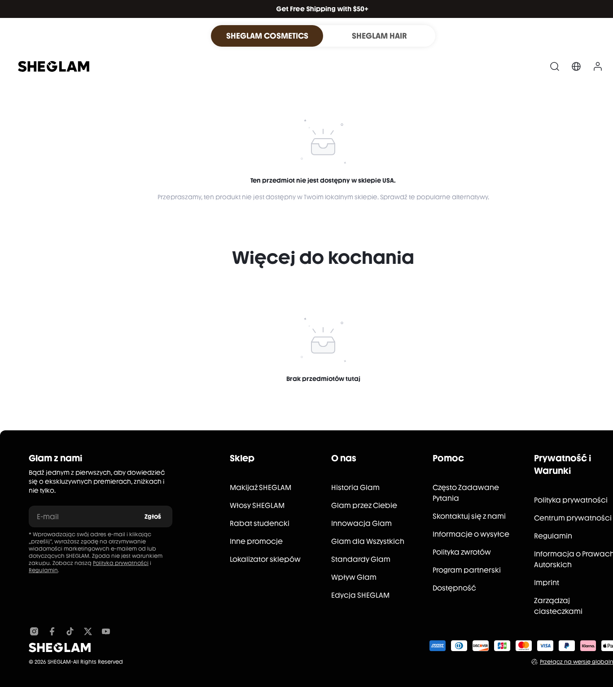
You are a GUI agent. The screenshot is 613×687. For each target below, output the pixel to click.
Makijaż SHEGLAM (260, 487)
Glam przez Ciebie (364, 505)
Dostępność (454, 588)
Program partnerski (467, 570)
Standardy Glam (360, 559)
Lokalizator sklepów (265, 559)
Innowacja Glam (361, 523)
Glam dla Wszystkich (367, 541)
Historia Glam (355, 487)
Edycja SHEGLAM (360, 595)
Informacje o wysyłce (471, 534)
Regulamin (43, 570)
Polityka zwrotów (462, 552)
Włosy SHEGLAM (257, 505)
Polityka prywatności (121, 563)
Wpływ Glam (354, 577)
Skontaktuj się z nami (469, 516)
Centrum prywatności (573, 518)
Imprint (546, 582)
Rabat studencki (259, 523)
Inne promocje (256, 541)
